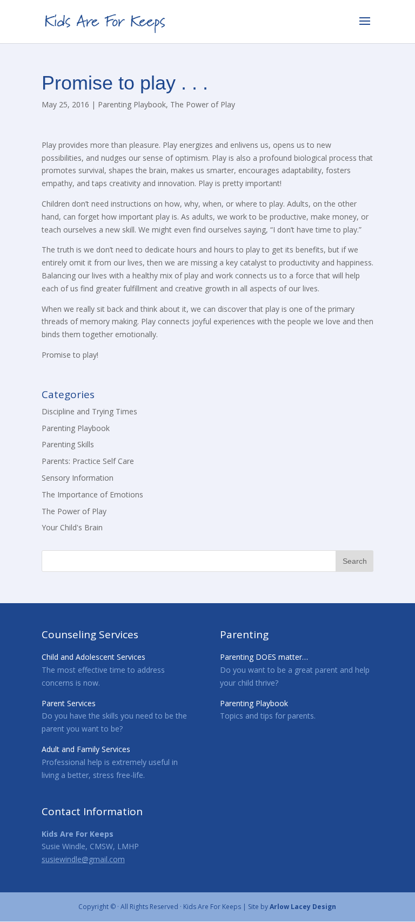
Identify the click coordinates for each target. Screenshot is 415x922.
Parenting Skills (68, 444)
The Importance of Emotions (92, 494)
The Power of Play (202, 104)
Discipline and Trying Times (89, 411)
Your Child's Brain (72, 527)
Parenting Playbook (132, 104)
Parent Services (69, 703)
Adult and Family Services (86, 749)
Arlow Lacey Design (303, 906)
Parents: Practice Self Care (88, 461)
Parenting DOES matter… (264, 657)
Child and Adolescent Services (93, 657)
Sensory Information (77, 478)
